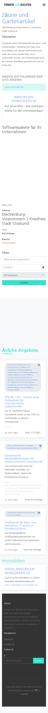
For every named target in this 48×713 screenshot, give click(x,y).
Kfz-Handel (17, 515)
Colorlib (24, 694)
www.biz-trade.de (14, 87)
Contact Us (9, 644)
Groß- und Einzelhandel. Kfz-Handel (20, 445)
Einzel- (9, 515)
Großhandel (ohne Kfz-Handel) (18, 512)
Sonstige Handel (13, 377)
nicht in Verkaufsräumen (26, 372)
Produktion (11, 448)
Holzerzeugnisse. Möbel (29, 448)
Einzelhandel (12, 372)
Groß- (33, 512)
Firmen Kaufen (17, 4)
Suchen (38, 661)
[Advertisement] (24, 322)
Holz (18, 448)
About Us (8, 639)
